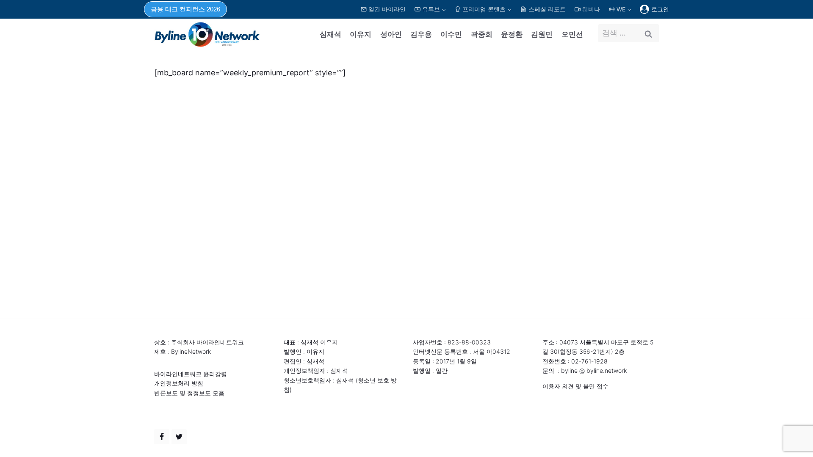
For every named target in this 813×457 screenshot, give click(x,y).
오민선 (572, 34)
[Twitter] (179, 436)
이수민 (451, 34)
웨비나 (591, 9)
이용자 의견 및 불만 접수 (575, 386)
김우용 (421, 34)
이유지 (360, 34)
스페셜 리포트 (547, 9)
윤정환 (512, 34)
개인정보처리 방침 (178, 383)
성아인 (391, 34)
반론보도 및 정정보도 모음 (189, 392)
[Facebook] (161, 436)
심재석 (330, 34)
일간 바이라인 (387, 9)
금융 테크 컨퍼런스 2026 (185, 9)
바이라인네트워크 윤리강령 (190, 373)
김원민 (542, 34)
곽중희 (481, 34)
